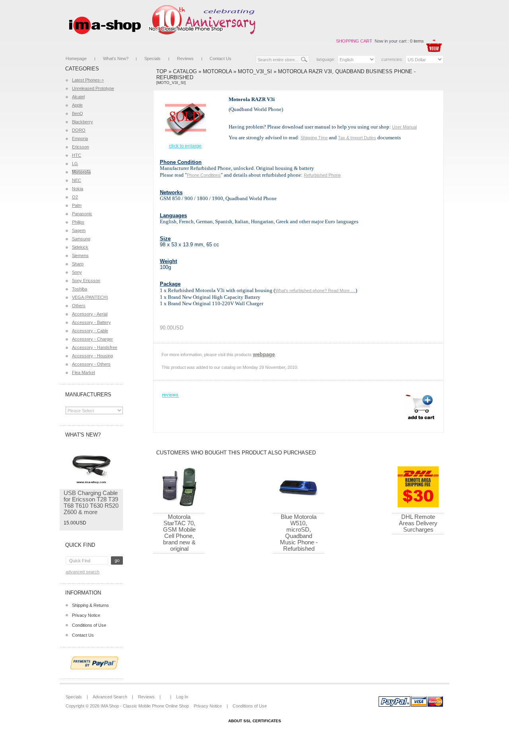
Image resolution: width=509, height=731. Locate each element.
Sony (77, 272)
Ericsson (80, 146)
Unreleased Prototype (93, 88)
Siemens (80, 255)
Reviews (185, 58)
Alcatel (78, 96)
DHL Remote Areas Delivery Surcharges (418, 523)
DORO (78, 130)
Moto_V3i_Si (255, 71)
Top (161, 71)
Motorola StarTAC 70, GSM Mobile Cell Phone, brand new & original (179, 532)
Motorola (217, 71)
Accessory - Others (91, 364)
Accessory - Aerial (89, 314)
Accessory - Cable (90, 330)
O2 (75, 197)
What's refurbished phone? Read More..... (315, 290)
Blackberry (82, 121)
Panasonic (82, 213)
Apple (77, 105)
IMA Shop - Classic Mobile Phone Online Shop (145, 706)
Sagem (78, 230)
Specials (152, 58)
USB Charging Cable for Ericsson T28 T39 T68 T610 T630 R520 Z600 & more (91, 502)
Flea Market (83, 372)
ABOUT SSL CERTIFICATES (254, 721)
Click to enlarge (185, 146)
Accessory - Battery (91, 322)
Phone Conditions (204, 175)
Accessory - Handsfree (94, 347)
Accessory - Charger (92, 339)
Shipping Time (314, 137)
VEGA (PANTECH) (90, 297)
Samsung (81, 238)
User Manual (404, 127)
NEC (76, 180)
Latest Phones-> (88, 80)
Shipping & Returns (90, 605)
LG (75, 163)
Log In (182, 696)
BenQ (77, 113)
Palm (77, 205)
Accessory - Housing (92, 355)
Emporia (80, 138)
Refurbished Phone (322, 175)
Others (78, 305)
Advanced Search (82, 571)
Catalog (185, 71)
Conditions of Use (89, 625)
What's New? (115, 58)
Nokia (77, 188)
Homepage (76, 58)
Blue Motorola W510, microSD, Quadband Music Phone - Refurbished (299, 532)
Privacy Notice (86, 615)
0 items (417, 41)
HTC (76, 155)
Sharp (78, 263)
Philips (78, 222)
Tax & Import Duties (357, 137)
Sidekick (80, 247)
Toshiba (79, 289)
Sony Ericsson (86, 280)
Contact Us (220, 58)
